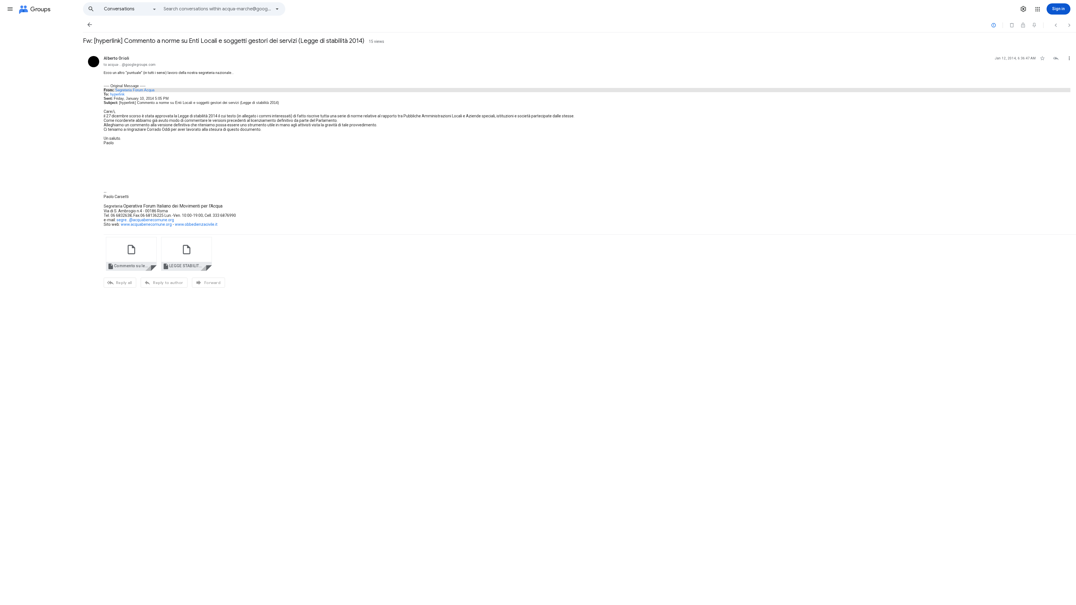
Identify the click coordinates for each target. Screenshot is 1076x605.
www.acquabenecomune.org (146, 224)
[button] (10, 9)
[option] (130, 9)
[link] (131, 254)
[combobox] (217, 9)
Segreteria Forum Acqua (134, 90)
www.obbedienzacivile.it (196, 224)
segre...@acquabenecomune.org (145, 220)
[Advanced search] (277, 9)
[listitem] (579, 171)
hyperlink (117, 94)
